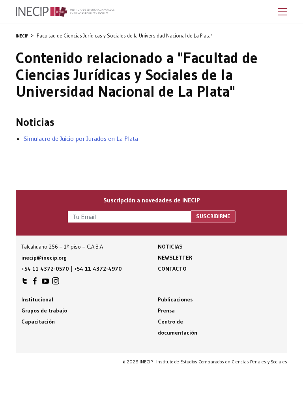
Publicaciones (175, 299)
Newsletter (175, 257)
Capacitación (38, 321)
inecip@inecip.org (44, 257)
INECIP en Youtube (45, 282)
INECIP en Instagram (55, 282)
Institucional (37, 299)
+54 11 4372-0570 (45, 268)
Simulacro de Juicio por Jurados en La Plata (81, 138)
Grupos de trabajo (44, 310)
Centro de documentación (177, 327)
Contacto (172, 268)
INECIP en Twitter (24, 282)
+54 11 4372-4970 (98, 268)
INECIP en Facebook (35, 282)
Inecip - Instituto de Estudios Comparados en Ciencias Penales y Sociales (65, 12)
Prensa (166, 310)
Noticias (170, 246)
